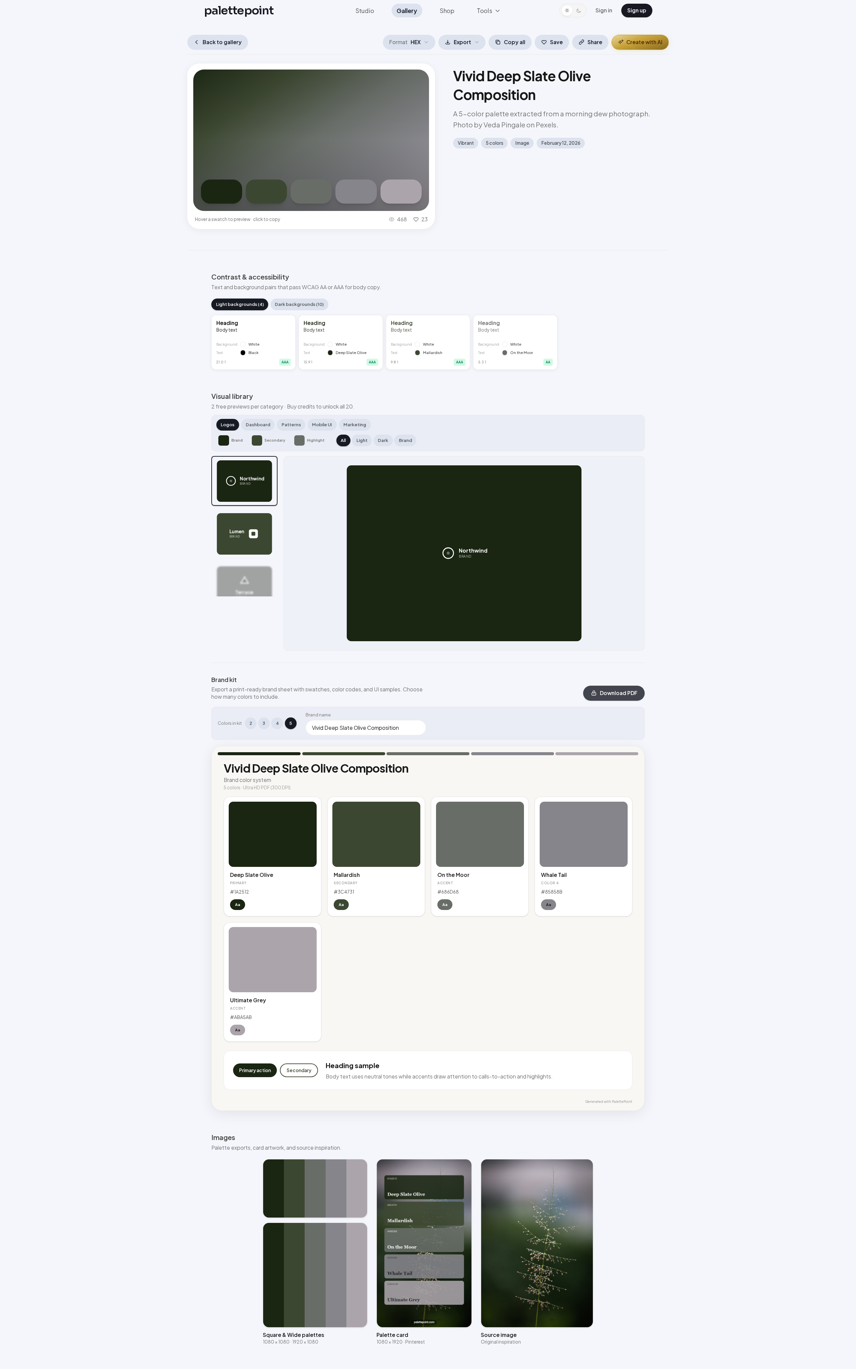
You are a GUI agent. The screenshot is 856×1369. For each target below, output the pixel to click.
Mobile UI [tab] (322, 424)
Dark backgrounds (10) (299, 304)
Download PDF (618, 693)
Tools (484, 10)
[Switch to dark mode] (572, 10)
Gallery (407, 10)
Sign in (604, 10)
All (343, 440)
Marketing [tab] (354, 424)
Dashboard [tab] (258, 424)
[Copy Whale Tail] (356, 192)
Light (361, 440)
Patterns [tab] (291, 424)
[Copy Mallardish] (266, 192)
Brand (405, 440)
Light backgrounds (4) (240, 304)
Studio (364, 10)
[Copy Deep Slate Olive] (221, 192)
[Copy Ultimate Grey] (401, 192)
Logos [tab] (227, 424)
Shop (447, 10)
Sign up (636, 10)
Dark (383, 440)
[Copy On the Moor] (311, 192)
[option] (244, 481)
